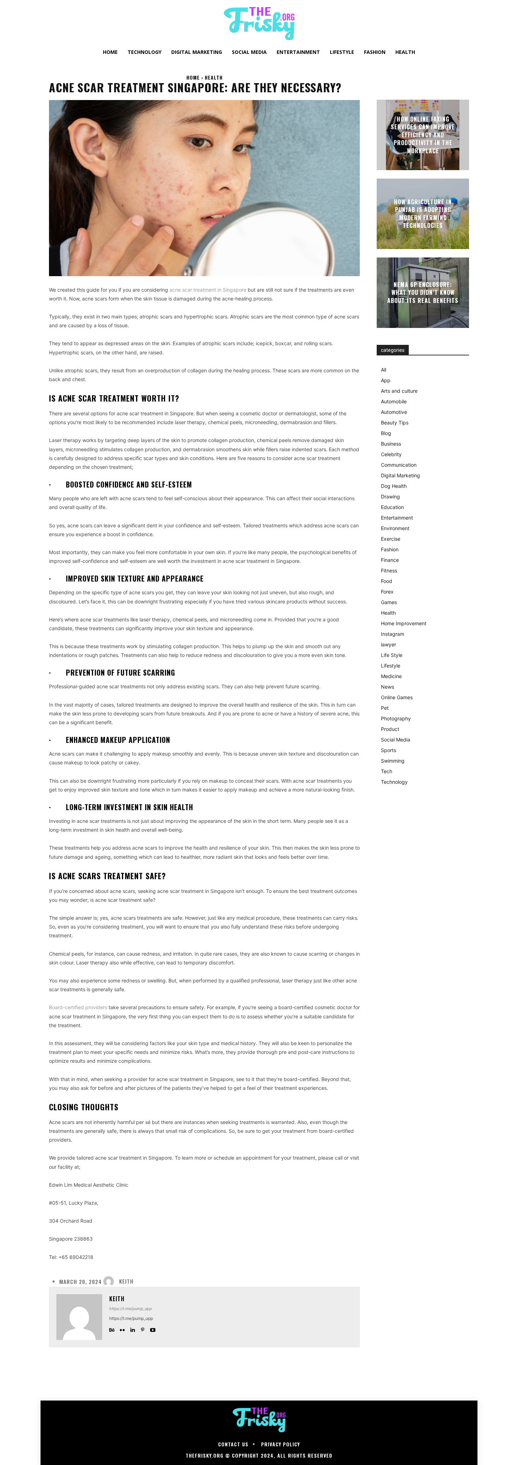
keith (126, 1281)
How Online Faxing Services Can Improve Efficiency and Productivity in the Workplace (423, 135)
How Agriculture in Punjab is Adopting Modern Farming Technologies (423, 214)
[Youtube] (152, 1328)
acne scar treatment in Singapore (207, 290)
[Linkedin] (132, 1328)
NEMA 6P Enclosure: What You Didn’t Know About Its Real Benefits (422, 292)
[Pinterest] (142, 1328)
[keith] (110, 1281)
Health (214, 77)
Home (193, 77)
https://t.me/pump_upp (130, 1308)
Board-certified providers (78, 1007)
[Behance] (112, 1328)
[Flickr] (122, 1328)
